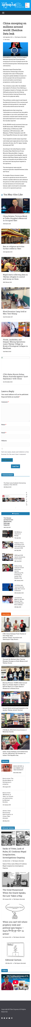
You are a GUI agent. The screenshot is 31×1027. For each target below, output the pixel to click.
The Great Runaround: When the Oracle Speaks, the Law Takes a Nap (14, 893)
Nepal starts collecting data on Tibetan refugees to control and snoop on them (15, 277)
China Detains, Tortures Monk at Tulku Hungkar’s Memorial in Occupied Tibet (15, 218)
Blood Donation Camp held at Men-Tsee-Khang (14, 312)
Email (3, 432)
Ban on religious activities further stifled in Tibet (13, 247)
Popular (16, 513)
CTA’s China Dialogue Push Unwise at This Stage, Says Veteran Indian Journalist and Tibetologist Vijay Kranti (14, 636)
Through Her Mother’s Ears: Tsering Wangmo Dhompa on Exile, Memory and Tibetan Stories (15, 661)
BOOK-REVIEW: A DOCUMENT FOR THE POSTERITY (18, 768)
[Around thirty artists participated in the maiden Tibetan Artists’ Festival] (15, 698)
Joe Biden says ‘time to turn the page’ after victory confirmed (19, 587)
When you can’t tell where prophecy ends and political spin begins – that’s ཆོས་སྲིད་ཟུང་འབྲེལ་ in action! (15, 928)
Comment (5, 402)
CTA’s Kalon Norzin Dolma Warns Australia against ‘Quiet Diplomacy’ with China (15, 376)
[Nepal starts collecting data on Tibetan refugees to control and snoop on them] (15, 258)
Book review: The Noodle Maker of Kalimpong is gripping (8, 781)
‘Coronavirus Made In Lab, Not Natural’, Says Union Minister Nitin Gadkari (19, 601)
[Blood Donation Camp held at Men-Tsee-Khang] (15, 288)
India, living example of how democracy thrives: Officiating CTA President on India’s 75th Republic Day (19, 572)
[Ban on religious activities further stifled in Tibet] (15, 230)
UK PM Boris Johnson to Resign (18, 533)
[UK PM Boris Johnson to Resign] (7, 534)
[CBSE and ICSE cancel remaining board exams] (7, 557)
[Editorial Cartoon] (15, 949)
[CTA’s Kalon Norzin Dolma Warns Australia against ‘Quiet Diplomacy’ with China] (15, 358)
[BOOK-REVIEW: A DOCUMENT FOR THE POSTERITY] (6, 769)
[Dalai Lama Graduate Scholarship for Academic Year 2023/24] (13, 498)
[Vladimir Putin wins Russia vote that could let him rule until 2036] (7, 544)
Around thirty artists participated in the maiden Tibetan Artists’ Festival (15, 709)
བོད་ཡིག (26, 5)
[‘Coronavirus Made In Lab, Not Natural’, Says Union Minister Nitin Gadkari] (7, 599)
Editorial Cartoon (13, 960)
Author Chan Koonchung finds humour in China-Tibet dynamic (8, 814)
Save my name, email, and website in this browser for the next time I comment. (15, 453)
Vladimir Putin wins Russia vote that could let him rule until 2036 (19, 545)
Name (3, 424)
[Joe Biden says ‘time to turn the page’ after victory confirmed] (7, 587)
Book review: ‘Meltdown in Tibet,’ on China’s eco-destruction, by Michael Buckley (8, 797)
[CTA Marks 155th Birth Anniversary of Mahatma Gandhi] (15, 720)
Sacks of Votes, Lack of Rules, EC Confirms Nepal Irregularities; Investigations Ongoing (14, 853)
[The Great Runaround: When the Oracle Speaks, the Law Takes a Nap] (15, 879)
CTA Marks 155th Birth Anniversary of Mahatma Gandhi (15, 731)
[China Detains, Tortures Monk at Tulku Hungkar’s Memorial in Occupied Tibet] (15, 199)
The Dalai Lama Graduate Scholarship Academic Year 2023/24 (15, 483)
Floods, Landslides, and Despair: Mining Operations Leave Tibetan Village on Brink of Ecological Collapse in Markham (15, 344)
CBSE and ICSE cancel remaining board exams (19, 557)
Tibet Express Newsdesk (20, 37)
